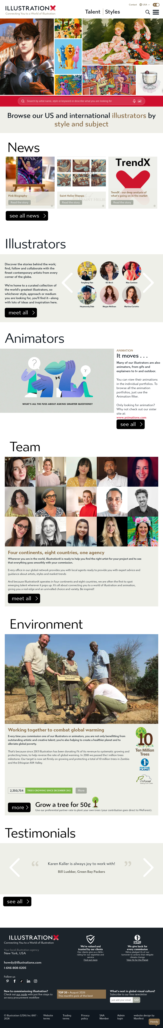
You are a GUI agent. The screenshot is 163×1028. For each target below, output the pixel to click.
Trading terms (67, 1017)
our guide (21, 994)
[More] (156, 12)
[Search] (147, 12)
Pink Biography (17, 195)
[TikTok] (21, 981)
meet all (18, 312)
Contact (133, 5)
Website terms (48, 1017)
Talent (92, 12)
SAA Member (104, 1017)
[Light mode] (156, 5)
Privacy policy (85, 1017)
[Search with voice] (134, 101)
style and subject (81, 124)
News (23, 148)
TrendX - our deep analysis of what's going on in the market (129, 194)
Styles (112, 12)
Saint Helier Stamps (72, 195)
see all (128, 424)
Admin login (121, 1017)
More (81, 790)
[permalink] (52, 206)
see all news (24, 216)
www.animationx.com (131, 417)
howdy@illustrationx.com (22, 962)
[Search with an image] (139, 101)
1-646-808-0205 (15, 968)
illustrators (129, 115)
